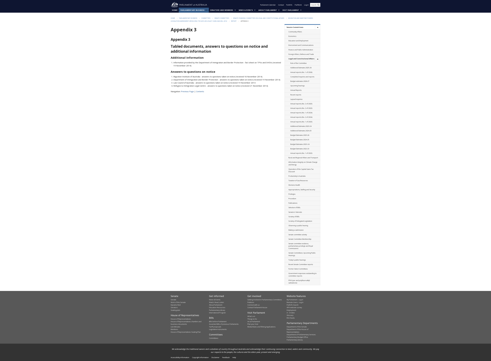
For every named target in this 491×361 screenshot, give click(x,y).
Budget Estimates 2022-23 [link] (299, 149)
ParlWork (298, 5)
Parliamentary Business (192, 10)
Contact (281, 5)
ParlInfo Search (292, 305)
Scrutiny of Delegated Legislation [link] (300, 221)
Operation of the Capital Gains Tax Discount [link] (301, 170)
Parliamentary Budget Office (297, 337)
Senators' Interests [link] (295, 212)
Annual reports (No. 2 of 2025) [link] (301, 104)
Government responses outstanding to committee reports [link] (302, 274)
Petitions (250, 302)
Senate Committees (221, 18)
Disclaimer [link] (215, 357)
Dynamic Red (176, 305)
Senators (174, 307)
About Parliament (267, 10)
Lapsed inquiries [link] (296, 99)
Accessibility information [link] (180, 357)
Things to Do (252, 319)
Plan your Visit (252, 324)
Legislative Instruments (218, 329)
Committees (205, 18)
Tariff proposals (215, 327)
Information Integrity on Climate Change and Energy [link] (302, 163)
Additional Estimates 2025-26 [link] (300, 68)
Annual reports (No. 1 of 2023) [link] (301, 153)
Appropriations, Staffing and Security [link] (301, 190)
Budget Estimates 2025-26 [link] (299, 135)
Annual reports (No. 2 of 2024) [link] (301, 117)
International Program (217, 313)
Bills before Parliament (217, 321)
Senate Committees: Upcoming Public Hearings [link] (302, 254)
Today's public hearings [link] (297, 260)
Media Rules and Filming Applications (261, 327)
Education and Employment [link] (298, 41)
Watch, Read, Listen (216, 302)
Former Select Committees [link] (298, 269)
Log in (306, 5)
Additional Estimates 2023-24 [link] (300, 126)
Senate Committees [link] (295, 27)
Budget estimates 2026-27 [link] (299, 81)
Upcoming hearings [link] (297, 86)
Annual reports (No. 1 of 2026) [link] (301, 72)
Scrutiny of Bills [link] (293, 217)
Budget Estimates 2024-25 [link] (299, 140)
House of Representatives (181, 319)
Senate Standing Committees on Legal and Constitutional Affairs (258, 18)
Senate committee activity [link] (297, 235)
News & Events (246, 10)
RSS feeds (291, 318)
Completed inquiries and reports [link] (302, 77)
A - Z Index (291, 313)
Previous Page (187, 91)
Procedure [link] (292, 199)
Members (174, 329)
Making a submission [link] (296, 230)
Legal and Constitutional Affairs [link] (301, 59)
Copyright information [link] (200, 357)
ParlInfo (289, 5)
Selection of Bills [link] (294, 207)
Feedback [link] (226, 357)
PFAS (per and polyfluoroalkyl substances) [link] (299, 281)
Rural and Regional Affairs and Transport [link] (303, 158)
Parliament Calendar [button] (268, 5)
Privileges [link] (291, 194)
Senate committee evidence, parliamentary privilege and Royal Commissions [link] (300, 246)
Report (234, 21)
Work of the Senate (178, 302)
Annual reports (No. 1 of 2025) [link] (301, 122)
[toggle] (317, 27)
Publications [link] (292, 203)
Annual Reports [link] (296, 90)
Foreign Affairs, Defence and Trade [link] (301, 54)
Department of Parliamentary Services (301, 334)
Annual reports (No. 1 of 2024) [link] (301, 113)
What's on (251, 316)
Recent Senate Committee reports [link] (300, 264)
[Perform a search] (318, 5)
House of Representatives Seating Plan (186, 332)
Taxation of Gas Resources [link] (298, 180)
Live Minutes (175, 327)
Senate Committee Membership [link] (299, 239)
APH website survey (294, 307)
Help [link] (234, 357)
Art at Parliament (253, 321)
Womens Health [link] (294, 185)
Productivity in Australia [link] (296, 176)
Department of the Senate (297, 327)
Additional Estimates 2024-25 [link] (300, 131)
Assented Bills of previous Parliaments (224, 324)
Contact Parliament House (257, 307)
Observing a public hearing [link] (298, 225)
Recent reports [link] (295, 95)
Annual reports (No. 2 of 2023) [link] (301, 108)
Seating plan (175, 310)
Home (174, 10)
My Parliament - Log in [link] (295, 299)
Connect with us (253, 305)
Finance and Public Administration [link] (300, 50)
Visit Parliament (290, 10)
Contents (200, 91)
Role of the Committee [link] (298, 63)
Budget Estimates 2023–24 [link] (299, 144)
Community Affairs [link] (295, 32)
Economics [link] (292, 36)
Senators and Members (221, 10)
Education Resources (217, 307)
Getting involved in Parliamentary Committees (264, 299)
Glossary (290, 315)
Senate (173, 299)
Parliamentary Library (217, 310)
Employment (291, 310)
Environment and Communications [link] (300, 45)
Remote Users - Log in (295, 302)
